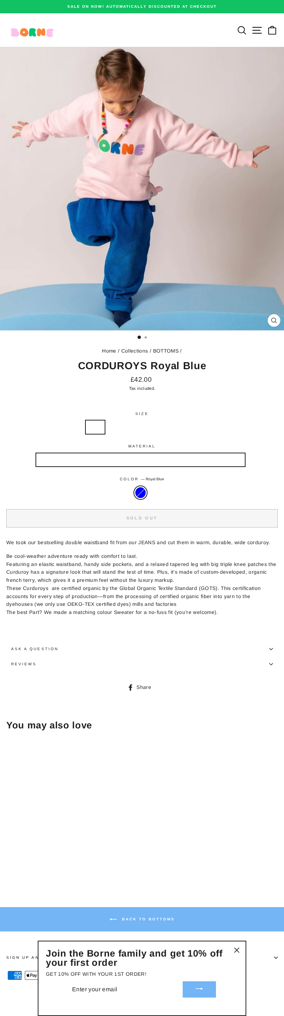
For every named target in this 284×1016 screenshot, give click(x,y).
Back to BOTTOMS (147, 919)
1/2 (95, 427)
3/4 (117, 427)
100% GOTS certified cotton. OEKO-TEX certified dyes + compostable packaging (140, 460)
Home (109, 351)
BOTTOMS (166, 351)
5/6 (139, 427)
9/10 (184, 427)
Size (141, 414)
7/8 (161, 427)
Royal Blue (140, 493)
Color (142, 479)
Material (142, 446)
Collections (134, 351)
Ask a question (34, 649)
